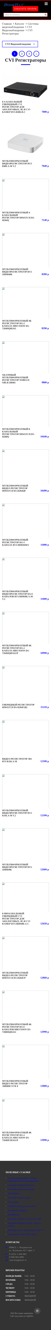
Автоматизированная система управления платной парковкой (23, 1179)
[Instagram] (37, 1311)
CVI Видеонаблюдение (17, 28)
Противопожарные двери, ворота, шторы (24, 1224)
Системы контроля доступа (21, 1185)
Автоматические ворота (19, 1198)
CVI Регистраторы (17, 32)
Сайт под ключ (16, 1316)
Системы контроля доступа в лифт (25, 1219)
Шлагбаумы (13, 1193)
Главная (7, 23)
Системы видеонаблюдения (20, 25)
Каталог (19, 23)
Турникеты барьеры (17, 1210)
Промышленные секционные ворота (25, 1230)
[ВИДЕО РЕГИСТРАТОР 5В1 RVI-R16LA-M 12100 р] (25, 738)
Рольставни (13, 1202)
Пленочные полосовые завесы (22, 1234)
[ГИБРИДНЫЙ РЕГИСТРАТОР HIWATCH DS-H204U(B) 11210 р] (25, 684)
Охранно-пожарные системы (22, 1206)
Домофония (13, 1215)
